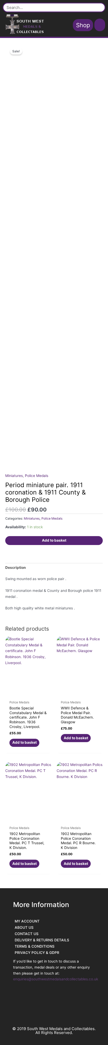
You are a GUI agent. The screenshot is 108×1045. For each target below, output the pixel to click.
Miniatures (14, 476)
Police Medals (36, 476)
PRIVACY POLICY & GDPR (37, 952)
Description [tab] (15, 567)
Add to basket (54, 540)
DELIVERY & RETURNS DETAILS (42, 940)
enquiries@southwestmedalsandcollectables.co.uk (55, 979)
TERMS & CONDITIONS (35, 946)
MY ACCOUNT (27, 921)
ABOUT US (24, 927)
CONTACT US (27, 934)
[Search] (99, 7)
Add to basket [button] (24, 742)
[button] (99, 25)
